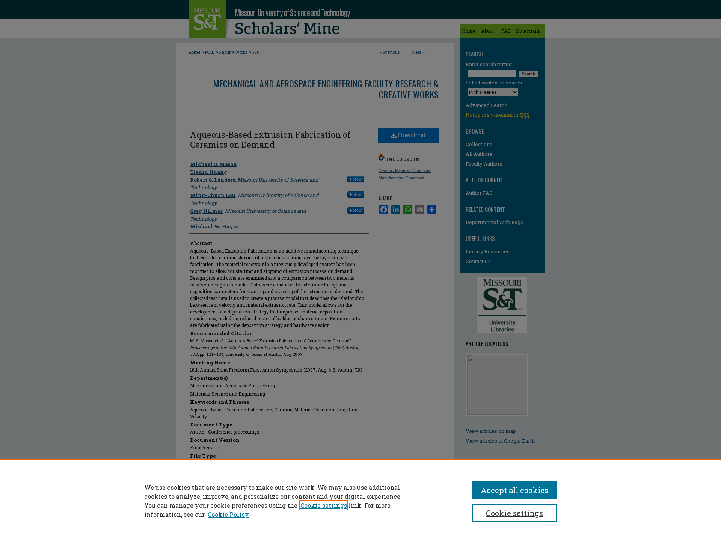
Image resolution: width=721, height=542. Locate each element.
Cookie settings (323, 505)
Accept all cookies (514, 490)
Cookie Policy (228, 514)
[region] (360, 500)
